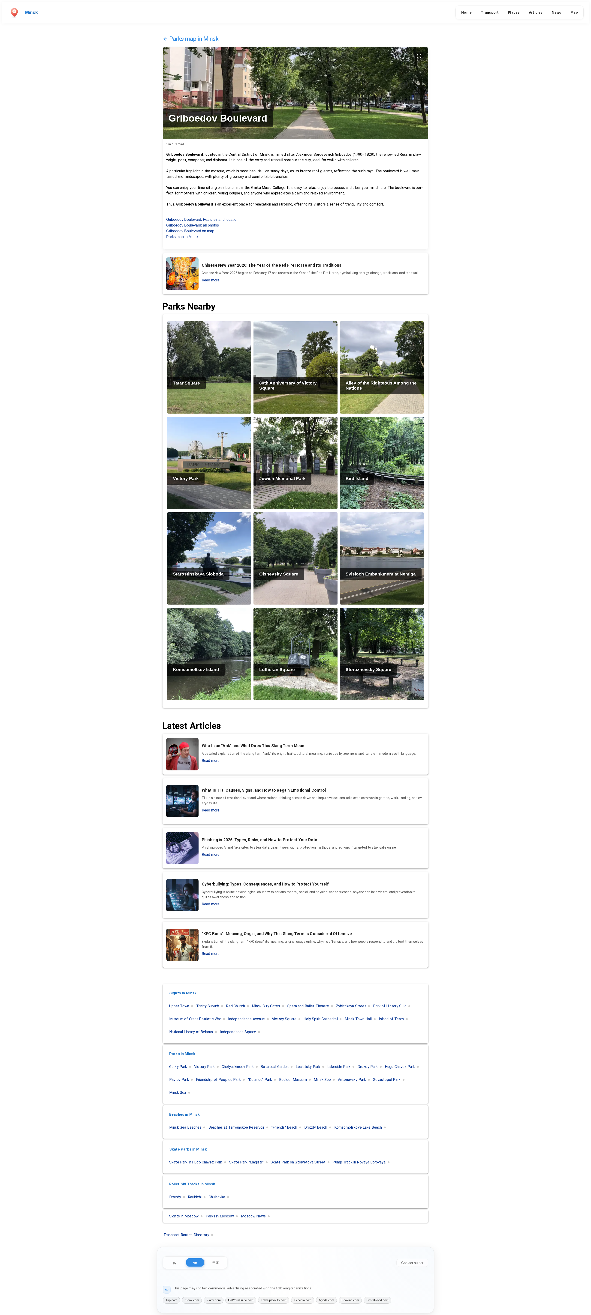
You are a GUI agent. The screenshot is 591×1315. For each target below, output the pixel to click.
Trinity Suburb (207, 1006)
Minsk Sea (177, 1092)
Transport (490, 12)
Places (514, 12)
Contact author (412, 1263)
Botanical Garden (275, 1067)
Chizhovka (217, 1197)
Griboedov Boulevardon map (190, 231)
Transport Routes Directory (186, 1235)
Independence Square (238, 1032)
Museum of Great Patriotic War (195, 1019)
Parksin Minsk (182, 1054)
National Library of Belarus (191, 1032)
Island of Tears (391, 1019)
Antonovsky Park (352, 1079)
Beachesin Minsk (184, 1114)
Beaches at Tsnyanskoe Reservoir (236, 1127)
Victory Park (204, 1067)
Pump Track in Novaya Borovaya (358, 1162)
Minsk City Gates (266, 1006)
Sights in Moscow (184, 1216)
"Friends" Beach (284, 1127)
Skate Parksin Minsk (188, 1149)
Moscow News (253, 1216)
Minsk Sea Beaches (185, 1127)
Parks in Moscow (220, 1216)
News (556, 12)
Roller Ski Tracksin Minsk (192, 1184)
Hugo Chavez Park (400, 1067)
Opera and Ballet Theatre (308, 1006)
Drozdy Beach (315, 1127)
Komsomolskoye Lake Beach (358, 1127)
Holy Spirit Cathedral (321, 1019)
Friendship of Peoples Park (218, 1079)
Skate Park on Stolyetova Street (298, 1162)
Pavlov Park (179, 1079)
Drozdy (175, 1197)
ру (174, 1262)
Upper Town (179, 1006)
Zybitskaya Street (351, 1006)
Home (466, 12)
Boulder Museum (293, 1079)
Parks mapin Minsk (193, 38)
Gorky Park (178, 1067)
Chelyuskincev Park (238, 1067)
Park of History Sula (389, 1006)
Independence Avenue (246, 1019)
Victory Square (284, 1019)
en (195, 1262)
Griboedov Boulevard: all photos (192, 225)
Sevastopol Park (387, 1079)
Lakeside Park (339, 1067)
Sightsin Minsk (182, 993)
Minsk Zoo (322, 1079)
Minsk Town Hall (358, 1019)
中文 (215, 1262)
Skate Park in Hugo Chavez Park (195, 1162)
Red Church (235, 1006)
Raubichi (195, 1197)
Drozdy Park (368, 1067)
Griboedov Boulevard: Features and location (202, 219)
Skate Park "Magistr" (246, 1162)
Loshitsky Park (308, 1067)
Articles (536, 12)
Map (574, 12)
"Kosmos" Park (260, 1079)
